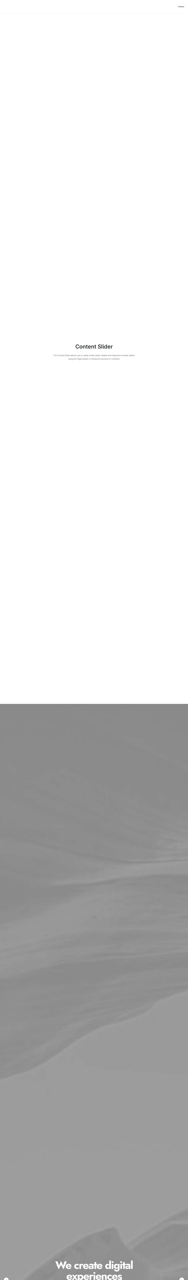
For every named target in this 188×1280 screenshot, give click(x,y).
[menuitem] (181, 6)
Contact (181, 6)
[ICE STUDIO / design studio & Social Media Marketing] (19, 6)
